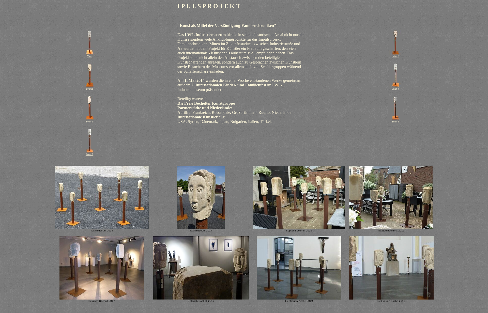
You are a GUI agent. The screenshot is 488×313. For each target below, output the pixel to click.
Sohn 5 (395, 121)
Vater (89, 56)
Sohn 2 (89, 154)
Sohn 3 (395, 56)
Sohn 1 (89, 121)
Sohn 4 (395, 88)
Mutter (89, 88)
